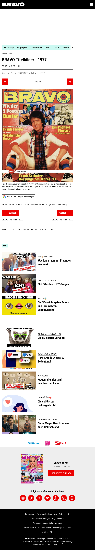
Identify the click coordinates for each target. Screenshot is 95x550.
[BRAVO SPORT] (61, 443)
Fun (10, 53)
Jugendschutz (58, 518)
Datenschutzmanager (40, 518)
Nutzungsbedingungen (47, 514)
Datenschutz (64, 514)
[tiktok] (31, 498)
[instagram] (23, 498)
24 (40, 229)
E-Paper (44, 532)
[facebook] (39, 498)
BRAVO (5, 53)
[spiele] (64, 498)
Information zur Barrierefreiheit (37, 527)
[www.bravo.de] (13, 4)
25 (45, 229)
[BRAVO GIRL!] (47, 443)
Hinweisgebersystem (62, 527)
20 (23, 229)
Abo (52, 532)
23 (36, 229)
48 (52, 229)
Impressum (30, 514)
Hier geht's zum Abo (61, 473)
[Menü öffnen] (91, 4)
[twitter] (47, 498)
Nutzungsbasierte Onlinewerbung (47, 523)
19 (19, 229)
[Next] (71, 47)
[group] (36, 47)
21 (28, 229)
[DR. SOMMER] (34, 443)
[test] (56, 498)
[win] (72, 498)
